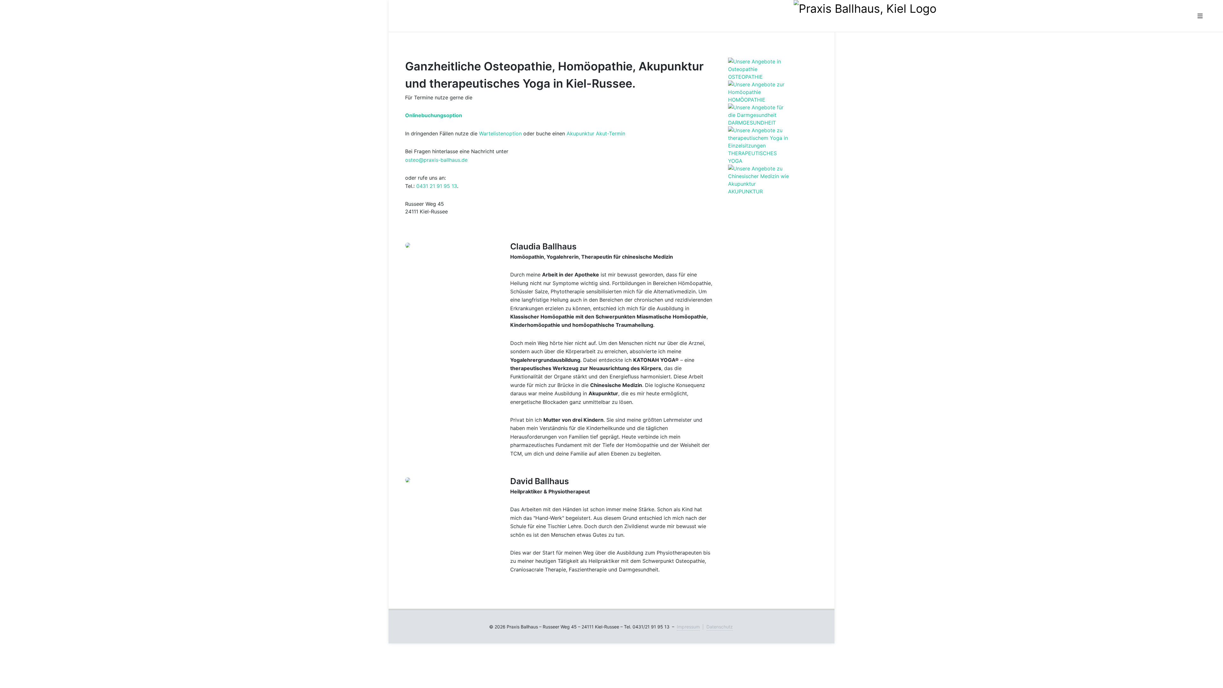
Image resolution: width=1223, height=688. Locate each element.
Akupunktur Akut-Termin (596, 133)
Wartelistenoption (500, 133)
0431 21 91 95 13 (436, 186)
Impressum (688, 626)
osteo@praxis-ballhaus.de (436, 160)
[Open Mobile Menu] (1200, 15)
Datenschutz (719, 626)
